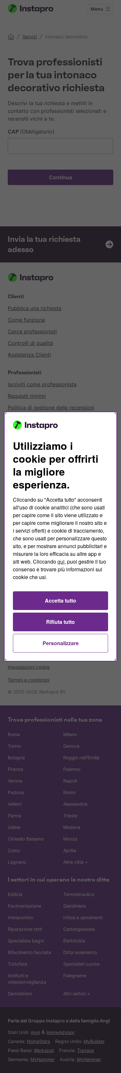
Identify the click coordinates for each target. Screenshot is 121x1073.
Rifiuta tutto (60, 621)
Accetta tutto (60, 600)
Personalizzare (61, 643)
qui (61, 561)
